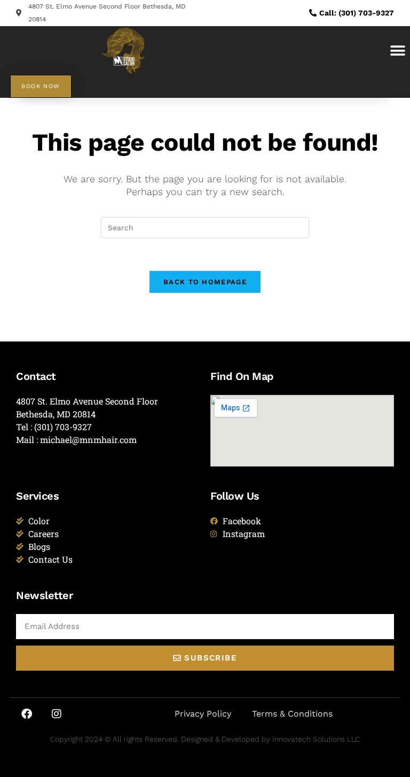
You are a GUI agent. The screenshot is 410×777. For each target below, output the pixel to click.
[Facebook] (26, 714)
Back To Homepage (205, 282)
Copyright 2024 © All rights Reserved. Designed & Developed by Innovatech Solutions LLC (205, 739)
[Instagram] (56, 714)
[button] (398, 50)
